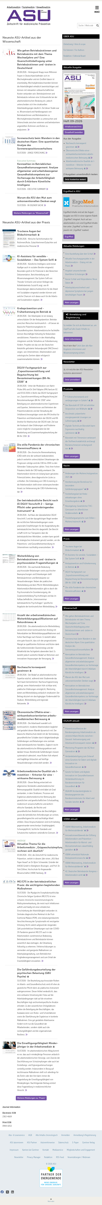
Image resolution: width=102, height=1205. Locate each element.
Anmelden (65, 1135)
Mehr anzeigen (71, 302)
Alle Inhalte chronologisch (47, 1135)
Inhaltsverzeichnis (73, 127)
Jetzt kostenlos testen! (75, 179)
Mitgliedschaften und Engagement (81, 1150)
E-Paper (75, 1142)
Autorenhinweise (48, 1142)
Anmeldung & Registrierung (85, 1135)
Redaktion (48, 1157)
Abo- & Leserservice (17, 1135)
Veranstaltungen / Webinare (79, 1157)
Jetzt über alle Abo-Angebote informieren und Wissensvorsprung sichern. (78, 349)
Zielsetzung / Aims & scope (74, 44)
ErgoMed (69, 237)
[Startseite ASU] (49, 16)
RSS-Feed (60, 1157)
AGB (30, 1135)
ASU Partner (32, 1142)
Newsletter (18, 1157)
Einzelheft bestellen (74, 132)
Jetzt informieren (73, 339)
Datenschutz (63, 1142)
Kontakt (46, 1150)
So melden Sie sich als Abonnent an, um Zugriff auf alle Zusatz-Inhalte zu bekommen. (80, 329)
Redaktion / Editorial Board (74, 56)
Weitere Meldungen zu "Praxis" (31, 1098)
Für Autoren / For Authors (73, 50)
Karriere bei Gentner (30, 1150)
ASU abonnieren (16, 1142)
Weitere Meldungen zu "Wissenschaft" (31, 213)
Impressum (14, 1150)
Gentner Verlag (88, 1142)
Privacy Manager (33, 1157)
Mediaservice (57, 1150)
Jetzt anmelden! (72, 380)
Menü (97, 12)
